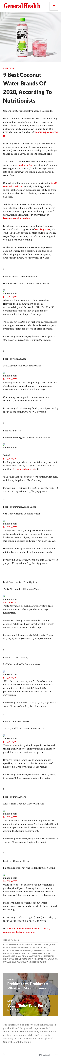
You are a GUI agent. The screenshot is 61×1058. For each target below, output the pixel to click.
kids (25, 953)
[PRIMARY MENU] (54, 6)
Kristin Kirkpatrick (24, 469)
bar (6, 947)
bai (53, 944)
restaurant (26, 959)
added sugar (25, 164)
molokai (22, 956)
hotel (18, 953)
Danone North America (16, 218)
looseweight (36, 953)
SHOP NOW (10, 296)
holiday (8, 953)
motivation (35, 956)
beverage (15, 947)
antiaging (28, 944)
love (48, 953)
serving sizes (42, 229)
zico (43, 962)
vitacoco (9, 962)
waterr (20, 962)
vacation (52, 959)
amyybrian (15, 944)
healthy (51, 950)
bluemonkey (28, 947)
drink (19, 950)
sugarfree (40, 959)
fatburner (39, 950)
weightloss (33, 962)
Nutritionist (11, 959)
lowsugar (9, 956)
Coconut (9, 950)
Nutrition (8, 68)
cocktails (42, 947)
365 (6, 944)
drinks (27, 950)
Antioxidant (42, 944)
